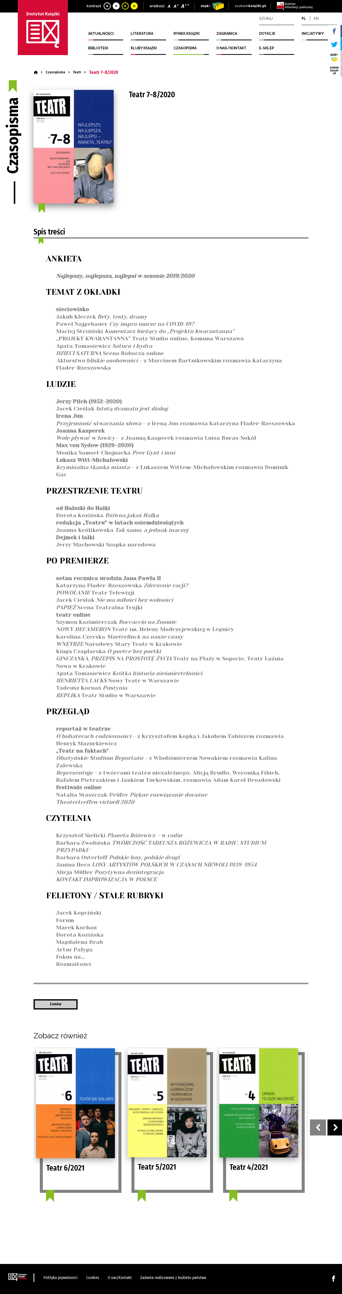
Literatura (142, 34)
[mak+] (212, 6)
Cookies (92, 1277)
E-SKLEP (266, 48)
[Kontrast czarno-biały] (116, 6)
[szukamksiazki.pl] (250, 6)
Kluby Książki (144, 48)
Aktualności (101, 34)
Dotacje (267, 34)
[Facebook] (333, 1278)
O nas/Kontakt (231, 48)
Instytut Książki (43, 27)
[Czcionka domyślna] (169, 6)
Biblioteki (98, 48)
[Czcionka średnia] (176, 6)
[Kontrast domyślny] (107, 6)
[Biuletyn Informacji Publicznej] (294, 6)
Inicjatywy (313, 34)
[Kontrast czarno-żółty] (134, 6)
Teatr (77, 72)
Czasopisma (185, 48)
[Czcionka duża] (185, 6)
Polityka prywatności (61, 1277)
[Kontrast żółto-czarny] (125, 6)
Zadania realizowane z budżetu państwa (173, 1277)
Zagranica (226, 34)
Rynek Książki (187, 34)
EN (316, 19)
